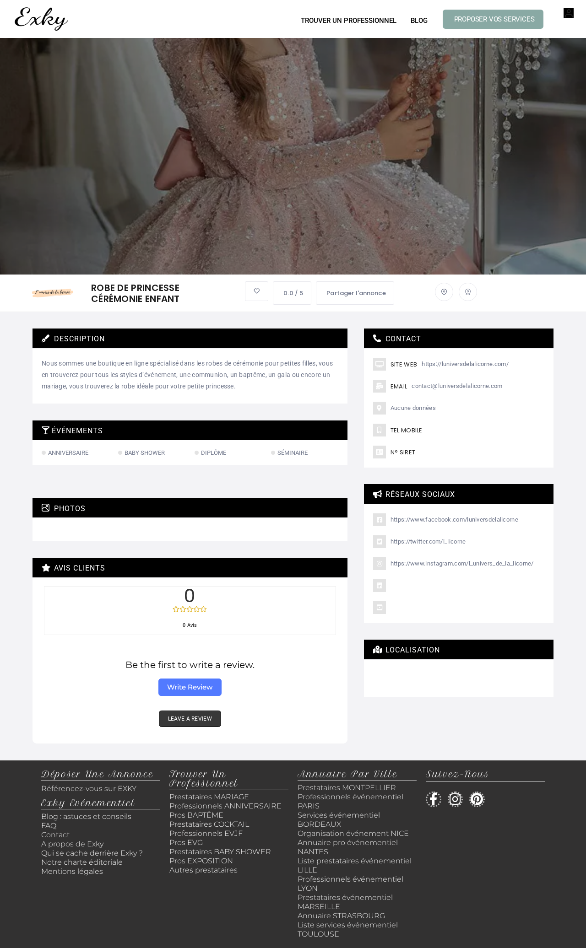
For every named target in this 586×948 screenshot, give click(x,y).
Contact (55, 834)
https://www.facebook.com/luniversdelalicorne (454, 519)
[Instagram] (455, 799)
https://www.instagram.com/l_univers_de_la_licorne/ (462, 563)
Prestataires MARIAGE (209, 796)
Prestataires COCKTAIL (209, 824)
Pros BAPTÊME (196, 815)
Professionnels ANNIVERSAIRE (225, 806)
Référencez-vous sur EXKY (88, 788)
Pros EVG (186, 842)
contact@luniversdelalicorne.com (457, 385)
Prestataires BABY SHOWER (220, 851)
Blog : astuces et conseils (87, 816)
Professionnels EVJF (206, 833)
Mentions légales (72, 871)
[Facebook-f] (433, 799)
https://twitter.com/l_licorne (428, 541)
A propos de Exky (73, 844)
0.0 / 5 (293, 293)
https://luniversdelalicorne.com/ (465, 364)
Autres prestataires (203, 870)
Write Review (189, 687)
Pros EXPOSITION (201, 860)
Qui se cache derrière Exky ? (92, 853)
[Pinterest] (477, 799)
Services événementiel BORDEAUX (339, 820)
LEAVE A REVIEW (190, 719)
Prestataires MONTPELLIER (347, 787)
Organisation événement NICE (353, 833)
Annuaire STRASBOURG (341, 915)
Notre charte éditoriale (82, 862)
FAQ (48, 825)
